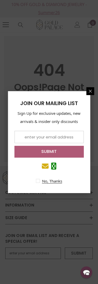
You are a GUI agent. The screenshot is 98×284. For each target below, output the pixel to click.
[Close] (90, 91)
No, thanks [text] (52, 181)
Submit (49, 151)
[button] (86, 272)
